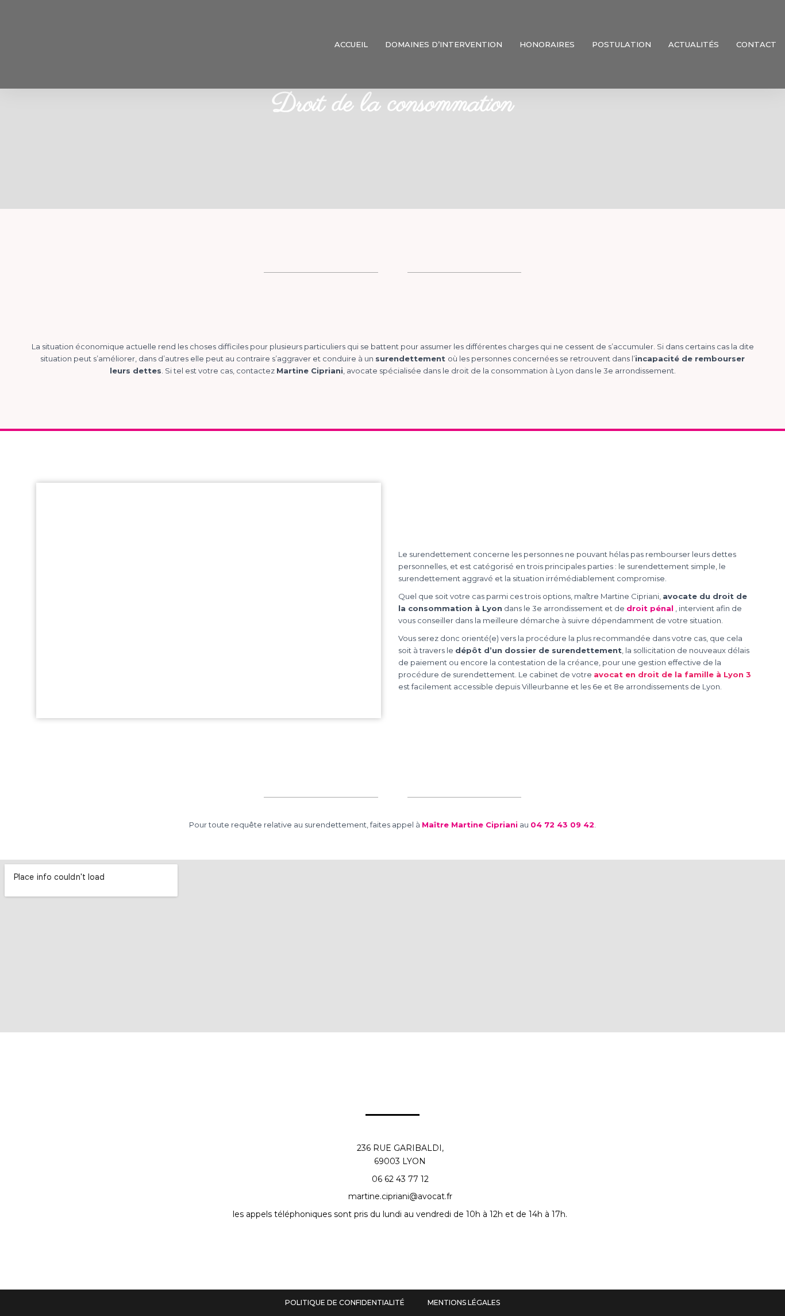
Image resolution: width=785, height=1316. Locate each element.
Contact (756, 44)
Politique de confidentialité (345, 1302)
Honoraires (547, 44)
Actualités (693, 44)
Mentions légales (464, 1302)
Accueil (351, 44)
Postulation (621, 44)
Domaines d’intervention (443, 44)
